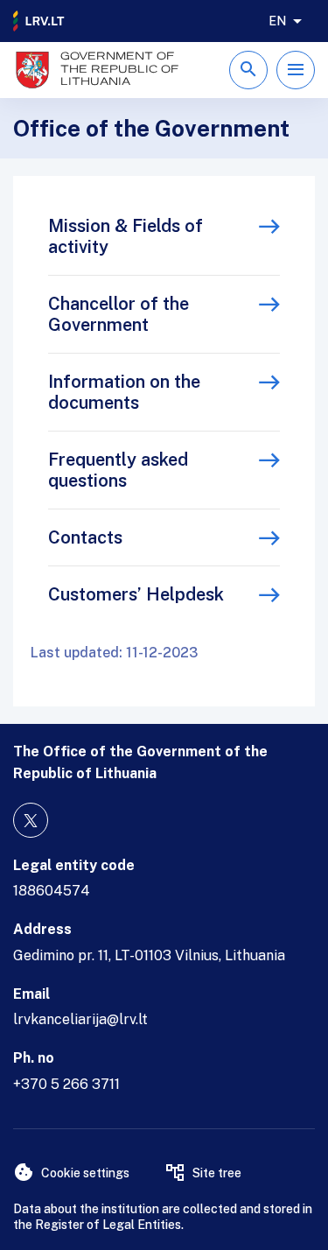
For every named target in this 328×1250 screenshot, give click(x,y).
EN (277, 21)
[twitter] (30, 820)
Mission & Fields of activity (125, 236)
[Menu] (295, 70)
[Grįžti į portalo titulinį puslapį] (39, 21)
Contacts (85, 537)
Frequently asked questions (118, 470)
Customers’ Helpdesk (136, 594)
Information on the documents (124, 392)
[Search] (248, 70)
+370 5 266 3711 (66, 1084)
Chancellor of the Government (118, 314)
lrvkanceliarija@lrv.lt (80, 1019)
